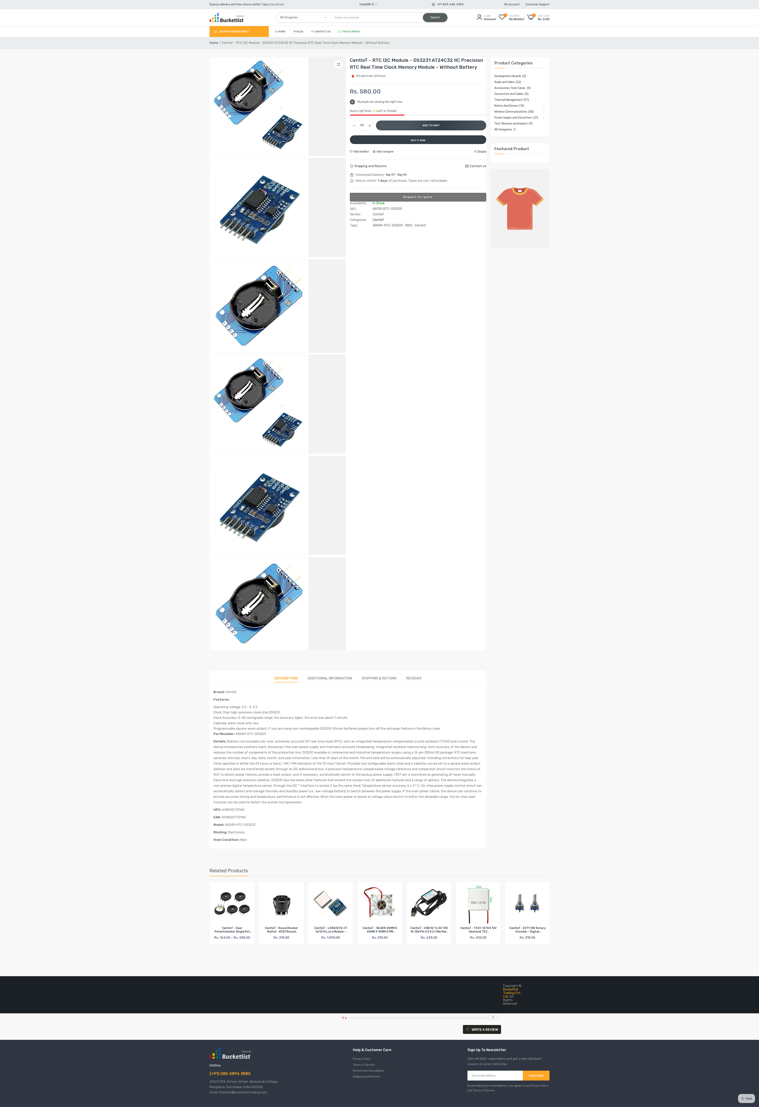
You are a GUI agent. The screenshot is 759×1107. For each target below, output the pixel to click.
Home (281, 31)
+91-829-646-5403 (450, 4)
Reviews (414, 678)
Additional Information (329, 678)
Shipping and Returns (366, 1076)
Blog (299, 31)
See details (277, 4)
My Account (512, 4)
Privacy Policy (362, 1059)
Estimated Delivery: (370, 175)
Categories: (358, 220)
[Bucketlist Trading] (227, 17)
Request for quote (417, 197)
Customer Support (537, 4)
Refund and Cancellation (368, 1070)
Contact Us (322, 31)
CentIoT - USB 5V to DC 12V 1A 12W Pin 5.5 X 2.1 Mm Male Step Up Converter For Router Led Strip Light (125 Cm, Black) (380, 930)
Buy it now (418, 140)
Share (482, 152)
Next (540, 915)
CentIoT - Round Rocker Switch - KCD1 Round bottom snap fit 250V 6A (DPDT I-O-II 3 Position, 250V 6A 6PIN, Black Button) (232, 930)
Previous (219, 915)
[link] (248, 888)
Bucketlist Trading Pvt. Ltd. (512, 992)
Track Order (351, 31)
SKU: (353, 209)
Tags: (354, 225)
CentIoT (378, 220)
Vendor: (355, 214)
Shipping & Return (379, 678)
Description (285, 678)
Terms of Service (364, 1064)
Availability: (358, 203)
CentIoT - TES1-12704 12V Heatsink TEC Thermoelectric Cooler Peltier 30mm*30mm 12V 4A (429, 930)
